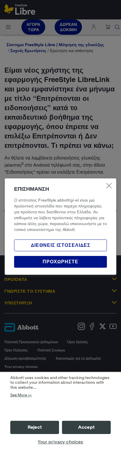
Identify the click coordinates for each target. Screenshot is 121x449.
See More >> (21, 395)
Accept (86, 427)
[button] (60, 262)
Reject (35, 427)
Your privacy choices (60, 442)
